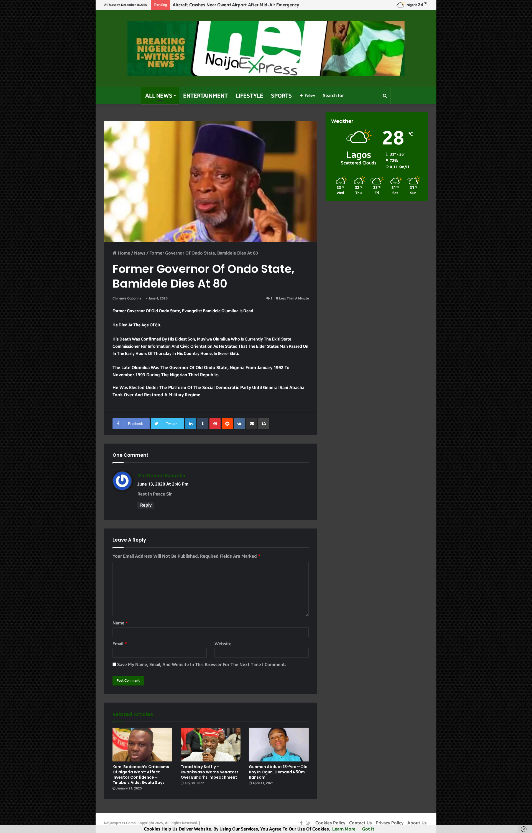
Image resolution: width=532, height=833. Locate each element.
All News (158, 95)
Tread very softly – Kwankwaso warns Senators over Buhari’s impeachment (210, 772)
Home (123, 253)
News (139, 253)
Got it (368, 829)
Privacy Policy (389, 823)
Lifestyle (249, 95)
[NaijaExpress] (266, 48)
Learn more (343, 829)
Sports (281, 95)
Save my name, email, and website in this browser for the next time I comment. (201, 664)
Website (223, 643)
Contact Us (360, 823)
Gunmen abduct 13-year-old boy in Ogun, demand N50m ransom (278, 772)
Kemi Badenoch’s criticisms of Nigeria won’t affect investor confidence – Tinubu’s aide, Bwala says (140, 774)
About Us (417, 823)
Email (119, 643)
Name (120, 623)
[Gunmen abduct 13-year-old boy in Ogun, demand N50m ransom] (279, 744)
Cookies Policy (330, 823)
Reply (146, 505)
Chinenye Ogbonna (126, 298)
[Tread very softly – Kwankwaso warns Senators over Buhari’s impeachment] (211, 744)
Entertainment (205, 95)
